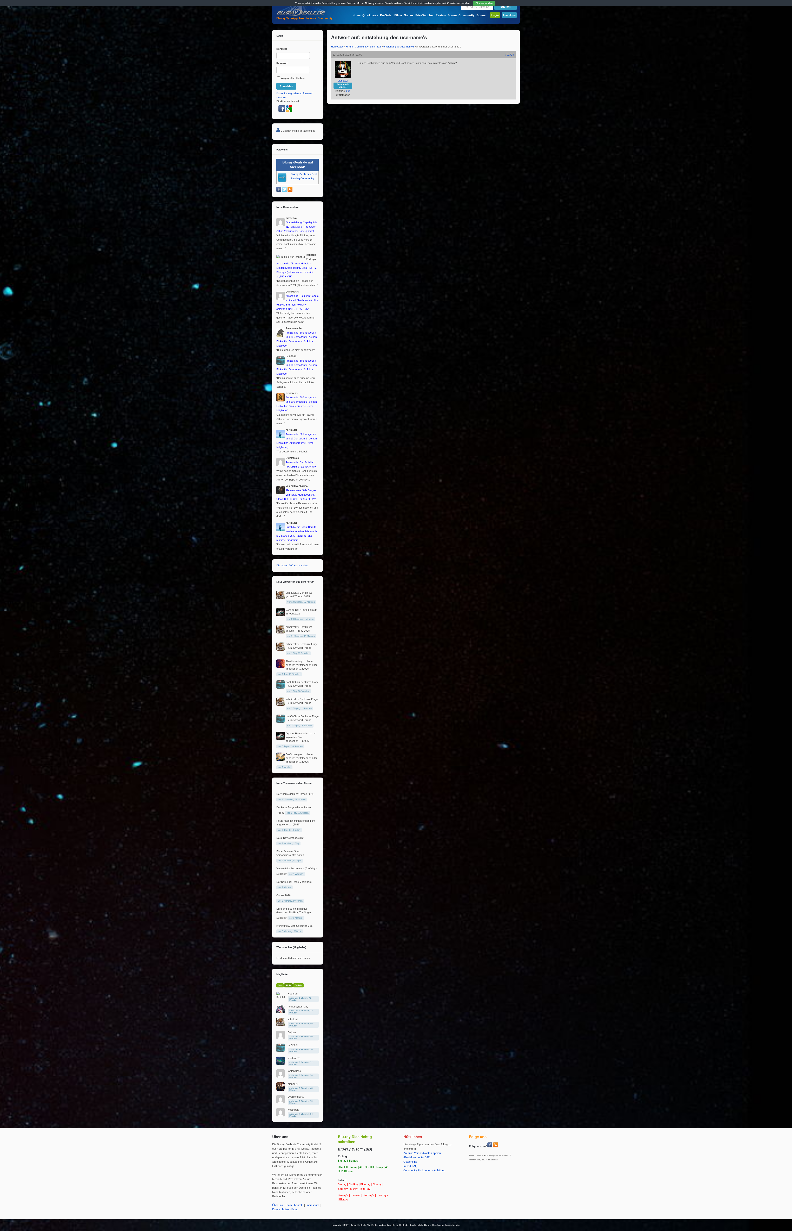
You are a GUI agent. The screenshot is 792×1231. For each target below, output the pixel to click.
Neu (280, 985)
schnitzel (291, 592)
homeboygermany (298, 1006)
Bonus (481, 15)
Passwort (282, 63)
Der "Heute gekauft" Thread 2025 (295, 794)
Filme (398, 15)
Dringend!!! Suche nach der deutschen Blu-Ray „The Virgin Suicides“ (293, 913)
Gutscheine (410, 1161)
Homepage (337, 46)
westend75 (294, 1058)
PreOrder (386, 15)
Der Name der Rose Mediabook (294, 882)
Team (288, 1205)
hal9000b (291, 682)
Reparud (293, 993)
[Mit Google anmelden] (289, 111)
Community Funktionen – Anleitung (424, 1170)
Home (356, 15)
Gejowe (292, 1032)
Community (466, 15)
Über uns (277, 1205)
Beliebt (298, 985)
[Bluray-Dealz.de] (301, 15)
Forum (452, 15)
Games (409, 15)
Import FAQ (410, 1166)
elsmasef (343, 80)
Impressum (312, 1205)
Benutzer (281, 48)
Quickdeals (370, 15)
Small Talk (375, 46)
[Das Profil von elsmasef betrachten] (343, 76)
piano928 (293, 1084)
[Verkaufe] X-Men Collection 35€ (294, 925)
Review (441, 15)
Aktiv (288, 985)
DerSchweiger (294, 754)
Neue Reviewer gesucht (289, 838)
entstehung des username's (398, 46)
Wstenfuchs (294, 1071)
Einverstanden (484, 3)
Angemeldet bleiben (292, 78)
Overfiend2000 (296, 1096)
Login (495, 15)
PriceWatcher (424, 15)
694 (348, 91)
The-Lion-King (294, 661)
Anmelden (509, 15)
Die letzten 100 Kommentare (292, 565)
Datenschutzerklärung (285, 1209)
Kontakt (298, 1205)
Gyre (288, 609)
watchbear (293, 1109)
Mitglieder (282, 974)
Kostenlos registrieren (288, 93)
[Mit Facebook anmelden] (282, 111)
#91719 (509, 54)
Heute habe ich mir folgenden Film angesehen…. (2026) (301, 665)
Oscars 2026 (283, 895)
